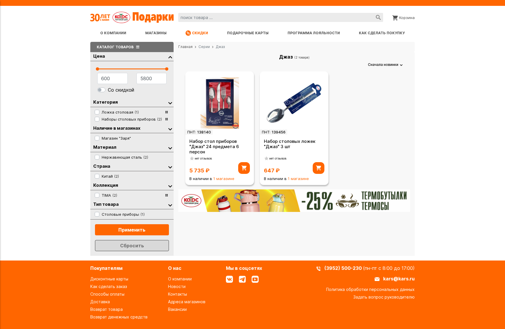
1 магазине (223, 178)
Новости (177, 286)
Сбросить (132, 246)
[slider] (97, 69)
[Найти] (378, 17)
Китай (110, 176)
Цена (99, 56)
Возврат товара (106, 309)
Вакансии (177, 309)
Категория (105, 102)
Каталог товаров (115, 47)
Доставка (100, 301)
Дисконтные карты (109, 278)
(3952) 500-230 (343, 268)
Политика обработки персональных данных (370, 289)
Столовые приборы (123, 214)
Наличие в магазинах (117, 128)
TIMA (109, 195)
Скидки (200, 33)
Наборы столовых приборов (132, 119)
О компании (113, 33)
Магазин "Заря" (116, 138)
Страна (101, 166)
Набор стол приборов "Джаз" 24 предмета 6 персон (214, 146)
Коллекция (105, 185)
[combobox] (280, 17)
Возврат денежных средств (119, 316)
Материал (104, 147)
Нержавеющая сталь (125, 157)
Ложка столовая (120, 112)
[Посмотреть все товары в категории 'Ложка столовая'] (166, 112)
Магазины (156, 33)
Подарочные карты (248, 33)
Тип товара (106, 204)
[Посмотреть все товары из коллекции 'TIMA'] (166, 195)
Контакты (177, 294)
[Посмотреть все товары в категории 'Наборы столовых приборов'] (166, 119)
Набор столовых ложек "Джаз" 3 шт (289, 143)
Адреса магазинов (186, 301)
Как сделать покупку (382, 33)
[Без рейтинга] (192, 158)
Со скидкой (121, 90)
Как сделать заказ (108, 286)
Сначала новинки (383, 64)
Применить (132, 230)
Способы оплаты (107, 294)
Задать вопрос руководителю (384, 296)
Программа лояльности (314, 33)
